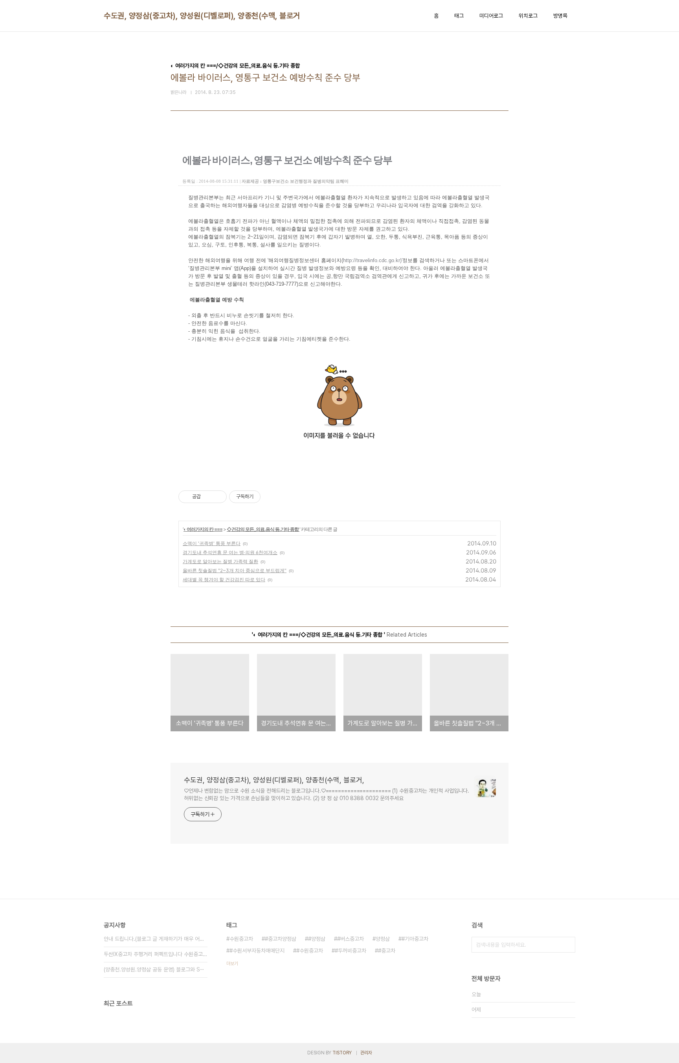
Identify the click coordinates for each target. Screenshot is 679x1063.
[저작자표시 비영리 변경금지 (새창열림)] (271, 497)
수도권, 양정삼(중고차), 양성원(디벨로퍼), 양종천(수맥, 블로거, (203, 15)
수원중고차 (241, 939)
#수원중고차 (309, 950)
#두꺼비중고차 (350, 950)
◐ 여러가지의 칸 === (203, 529)
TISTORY (342, 1053)
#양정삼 (316, 939)
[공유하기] (208, 497)
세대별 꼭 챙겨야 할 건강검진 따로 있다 (224, 579)
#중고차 (386, 950)
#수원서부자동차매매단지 (256, 950)
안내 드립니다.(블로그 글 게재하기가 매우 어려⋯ (155, 939)
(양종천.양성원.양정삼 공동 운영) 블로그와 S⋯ (154, 969)
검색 (567, 944)
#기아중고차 (415, 939)
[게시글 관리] (218, 497)
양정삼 (383, 939)
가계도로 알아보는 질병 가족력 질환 (220, 561)
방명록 (560, 16)
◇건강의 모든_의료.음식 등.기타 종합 (263, 529)
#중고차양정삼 (280, 939)
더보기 (232, 963)
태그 (459, 16)
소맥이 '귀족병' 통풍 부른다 (211, 543)
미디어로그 (491, 16)
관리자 (366, 1053)
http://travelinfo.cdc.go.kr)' (372, 260)
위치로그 (528, 16)
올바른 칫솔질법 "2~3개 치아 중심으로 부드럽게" (234, 570)
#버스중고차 (350, 939)
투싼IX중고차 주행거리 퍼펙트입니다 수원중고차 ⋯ (155, 954)
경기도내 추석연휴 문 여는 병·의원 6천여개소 (230, 552)
